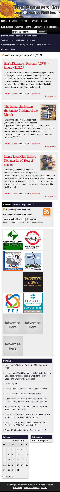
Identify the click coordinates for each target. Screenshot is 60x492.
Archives (4, 49)
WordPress (17, 488)
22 (9, 465)
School (44, 21)
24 (18, 465)
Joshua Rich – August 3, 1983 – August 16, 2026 (26, 389)
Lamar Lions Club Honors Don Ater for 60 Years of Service (20, 161)
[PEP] (13, 312)
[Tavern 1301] (33, 291)
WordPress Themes (31, 488)
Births (28, 27)
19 (27, 460)
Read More (49, 96)
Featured (13, 21)
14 (4, 460)
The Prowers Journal (25, 485)
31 (18, 470)
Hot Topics (25, 21)
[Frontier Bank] (13, 249)
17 (18, 460)
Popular (31, 205)
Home (4, 21)
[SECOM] (13, 270)
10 (18, 454)
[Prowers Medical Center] (33, 312)
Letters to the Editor (43, 45)
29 (9, 470)
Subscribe (7, 205)
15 (9, 460)
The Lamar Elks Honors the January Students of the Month (20, 110)
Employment (7, 27)
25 (22, 465)
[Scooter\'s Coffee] (33, 249)
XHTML (44, 488)
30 (13, 470)
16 (13, 460)
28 (4, 470)
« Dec (4, 476)
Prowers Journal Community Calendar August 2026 (21, 36)
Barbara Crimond (10, 93)
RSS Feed (10, 209)
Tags (24, 205)
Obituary (38, 27)
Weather (19, 27)
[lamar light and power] (33, 270)
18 (22, 460)
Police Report (50, 27)
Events (35, 21)
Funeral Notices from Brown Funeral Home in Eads (27, 430)
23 (13, 465)
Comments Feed (23, 209)
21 (4, 465)
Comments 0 (35, 93)
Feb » (11, 476)
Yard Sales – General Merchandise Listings (18, 40)
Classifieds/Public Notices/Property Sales (17, 45)
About (13, 49)
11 (22, 454)
